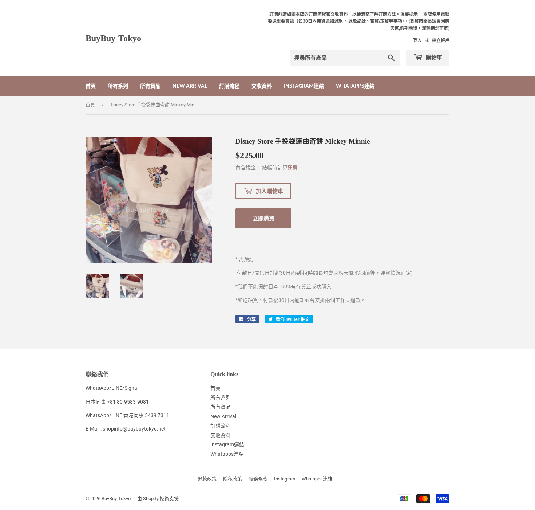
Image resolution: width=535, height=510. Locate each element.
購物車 (433, 57)
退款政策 (207, 479)
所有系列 (118, 86)
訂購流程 (229, 86)
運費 (293, 167)
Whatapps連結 (355, 86)
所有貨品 (150, 86)
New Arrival (190, 86)
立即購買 (263, 218)
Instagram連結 (304, 86)
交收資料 (261, 86)
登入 (417, 40)
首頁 (91, 86)
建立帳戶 (440, 40)
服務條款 (258, 479)
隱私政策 (232, 479)
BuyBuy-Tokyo (113, 38)
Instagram (284, 479)
